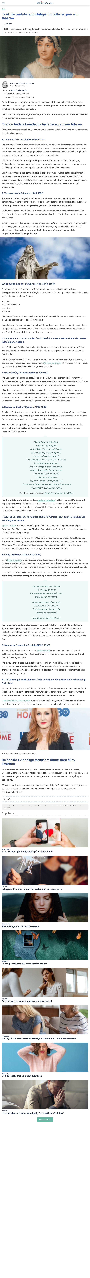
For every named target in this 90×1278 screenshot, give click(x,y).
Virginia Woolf (43, 650)
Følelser (5, 1036)
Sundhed (5, 1111)
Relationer (6, 849)
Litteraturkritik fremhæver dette (16, 700)
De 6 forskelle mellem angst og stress (22, 1076)
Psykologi (6, 924)
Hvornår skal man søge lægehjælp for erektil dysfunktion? (33, 1113)
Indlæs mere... (45, 1119)
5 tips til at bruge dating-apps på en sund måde (27, 851)
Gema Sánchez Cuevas (19, 86)
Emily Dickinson (14, 560)
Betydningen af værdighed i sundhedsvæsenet (27, 1001)
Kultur (4, 9)
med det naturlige (46, 500)
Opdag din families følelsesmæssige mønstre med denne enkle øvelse (39, 1038)
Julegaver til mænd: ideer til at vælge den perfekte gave (32, 889)
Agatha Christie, (9, 525)
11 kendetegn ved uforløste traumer (21, 926)
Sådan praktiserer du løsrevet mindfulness (24, 963)
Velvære (5, 961)
